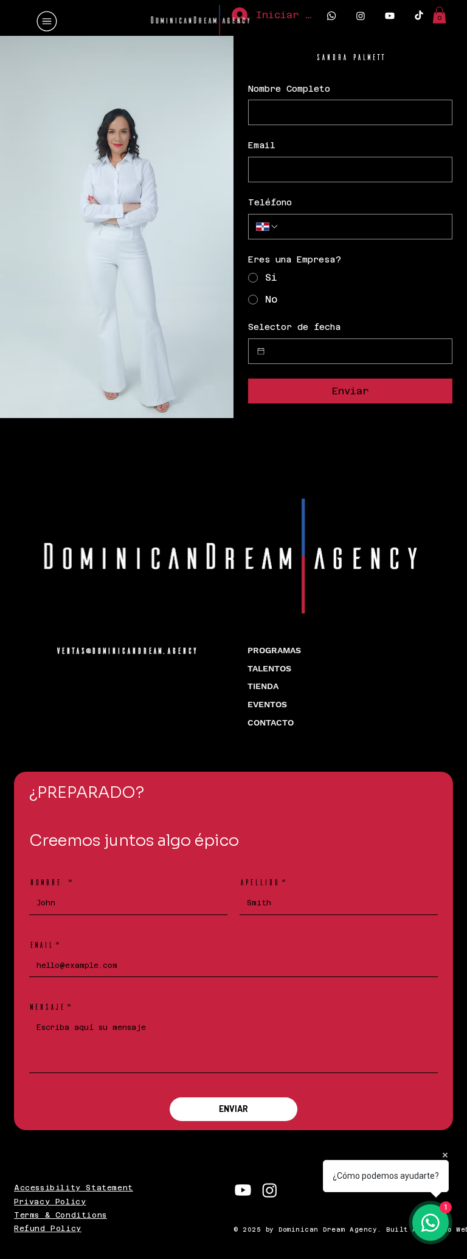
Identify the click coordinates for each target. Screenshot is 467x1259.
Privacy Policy (50, 1202)
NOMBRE (50, 882)
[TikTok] (418, 15)
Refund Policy (47, 1228)
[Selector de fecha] (261, 351)
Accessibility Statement (73, 1188)
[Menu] (47, 21)
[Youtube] (389, 15)
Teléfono (270, 202)
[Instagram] (360, 15)
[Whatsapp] (331, 15)
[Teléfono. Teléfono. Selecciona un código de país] (267, 227)
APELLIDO (263, 882)
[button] (439, 15)
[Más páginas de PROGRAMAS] (308, 651)
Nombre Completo (289, 89)
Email (261, 145)
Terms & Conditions (60, 1215)
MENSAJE (50, 1006)
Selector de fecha (294, 327)
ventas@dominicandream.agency (126, 650)
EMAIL (44, 944)
